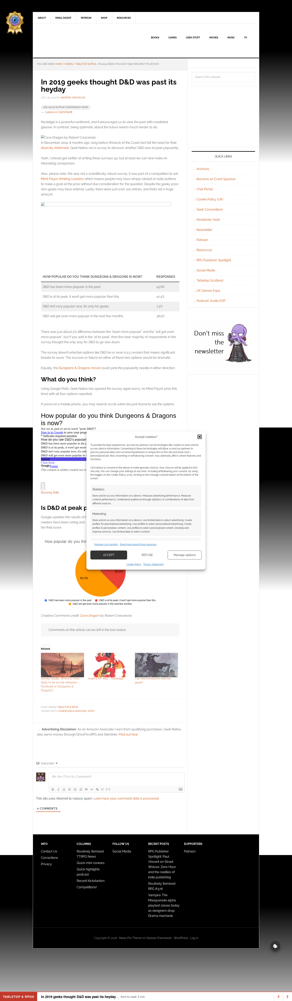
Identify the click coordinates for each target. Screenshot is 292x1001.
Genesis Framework (159, 938)
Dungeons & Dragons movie (79, 368)
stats (91, 711)
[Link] (97, 789)
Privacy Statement (153, 564)
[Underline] (64, 789)
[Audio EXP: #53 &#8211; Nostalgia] (109, 665)
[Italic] (58, 789)
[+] (108, 789)
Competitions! (87, 887)
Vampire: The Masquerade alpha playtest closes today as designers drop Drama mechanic (164, 905)
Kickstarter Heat (208, 220)
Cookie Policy (134, 564)
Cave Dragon (89, 615)
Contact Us (49, 851)
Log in (194, 938)
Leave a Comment (58, 112)
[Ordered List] (75, 789)
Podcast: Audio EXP (210, 301)
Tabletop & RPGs (67, 707)
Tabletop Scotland (209, 280)
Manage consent (275, 946)
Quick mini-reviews (90, 863)
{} (102, 789)
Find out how (128, 734)
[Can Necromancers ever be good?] (156, 665)
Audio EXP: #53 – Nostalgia (106, 678)
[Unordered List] (80, 789)
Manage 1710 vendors (106, 544)
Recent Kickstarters (91, 881)
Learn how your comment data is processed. (126, 798)
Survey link (50, 492)
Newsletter (204, 230)
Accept (108, 555)
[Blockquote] (86, 789)
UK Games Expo (208, 291)
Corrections (49, 858)
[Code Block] (92, 789)
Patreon (202, 240)
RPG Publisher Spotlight (213, 260)
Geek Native (67, 41)
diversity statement (55, 148)
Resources (204, 250)
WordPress (181, 938)
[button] (200, 437)
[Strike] (69, 789)
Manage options (185, 555)
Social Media (205, 270)
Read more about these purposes (138, 544)
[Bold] (53, 789)
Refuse (147, 555)
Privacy (46, 864)
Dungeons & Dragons (72, 711)
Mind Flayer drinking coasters (62, 179)
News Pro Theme (130, 938)
